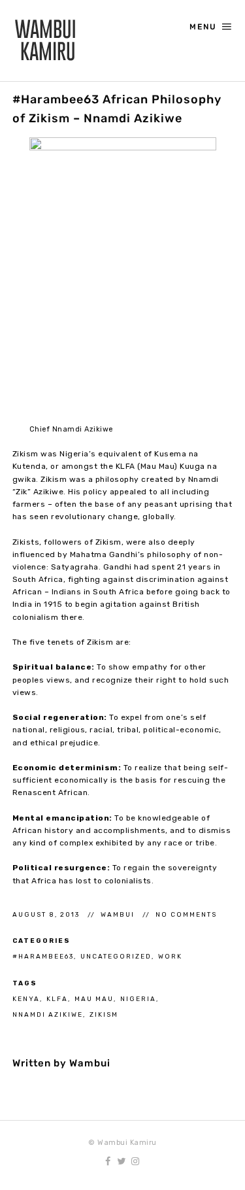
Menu (203, 26)
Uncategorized (116, 956)
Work (170, 956)
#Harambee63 (43, 956)
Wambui (119, 914)
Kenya (26, 998)
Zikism (104, 1014)
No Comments (186, 914)
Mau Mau (94, 998)
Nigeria (138, 998)
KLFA (57, 998)
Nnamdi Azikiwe (47, 1014)
